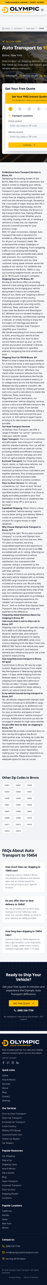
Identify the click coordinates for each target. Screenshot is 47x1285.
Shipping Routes (10, 1193)
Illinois (5, 1227)
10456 (18, 791)
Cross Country (9, 1126)
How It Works (9, 1079)
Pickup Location (15, 121)
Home (7, 28)
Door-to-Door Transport (14, 1113)
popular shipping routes (30, 457)
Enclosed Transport (11, 1185)
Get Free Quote (21, 1003)
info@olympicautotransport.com (22, 1252)
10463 (29, 805)
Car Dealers (8, 1143)
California (7, 1211)
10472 (18, 824)
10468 (7, 818)
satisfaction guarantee (22, 592)
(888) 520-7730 (13, 1246)
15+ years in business (17, 231)
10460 (29, 798)
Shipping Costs (9, 1164)
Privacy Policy (15, 1277)
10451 (7, 785)
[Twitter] (8, 1062)
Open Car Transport (12, 1117)
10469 (18, 818)
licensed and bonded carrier (16, 586)
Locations (18, 28)
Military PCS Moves (11, 1130)
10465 (7, 811)
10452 (18, 785)
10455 (7, 791)
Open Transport (10, 1181)
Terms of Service (31, 1277)
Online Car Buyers (11, 1138)
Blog (4, 1092)
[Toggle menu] (42, 10)
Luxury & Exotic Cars (12, 1134)
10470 (29, 818)
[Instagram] (12, 1062)
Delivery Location (15, 132)
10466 (18, 811)
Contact (6, 1096)
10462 (18, 805)
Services (6, 1083)
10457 (29, 791)
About (5, 1088)
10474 (7, 831)
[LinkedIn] (17, 1062)
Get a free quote (21, 608)
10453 (29, 785)
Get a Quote (8, 1172)
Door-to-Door (9, 1189)
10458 (7, 798)
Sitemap (6, 1100)
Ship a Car (7, 1160)
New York (30, 28)
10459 (18, 798)
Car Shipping (8, 1156)
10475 (18, 831)
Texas (5, 1219)
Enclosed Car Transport (13, 1122)
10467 (29, 811)
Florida (5, 1215)
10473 (29, 824)
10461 (7, 805)
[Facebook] (3, 1062)
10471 (7, 824)
